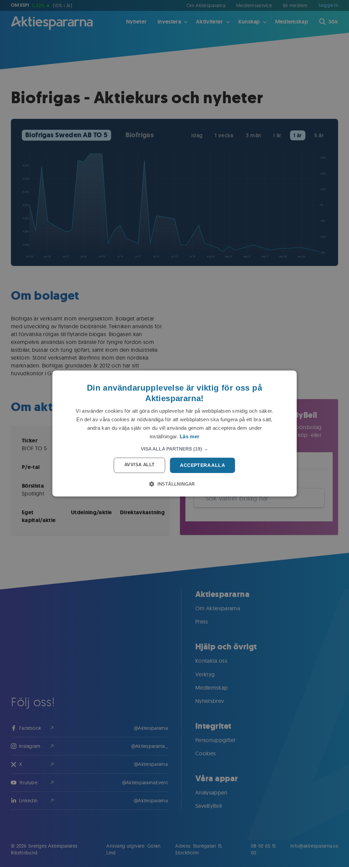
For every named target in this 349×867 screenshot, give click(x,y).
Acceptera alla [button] (202, 465)
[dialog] (174, 433)
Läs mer (189, 436)
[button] (174, 449)
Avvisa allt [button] (139, 464)
